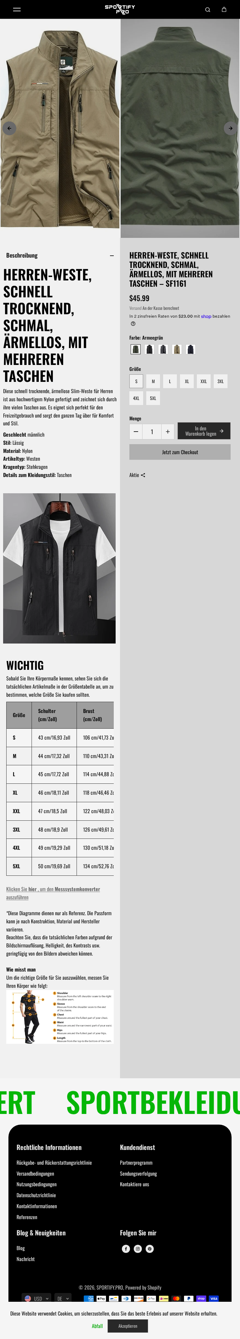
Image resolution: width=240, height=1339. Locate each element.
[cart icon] (224, 9)
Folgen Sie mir (138, 1233)
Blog (21, 1248)
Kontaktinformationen (37, 1206)
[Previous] (9, 128)
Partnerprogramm (136, 1162)
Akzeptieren (127, 1325)
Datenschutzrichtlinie (36, 1195)
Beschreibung (22, 255)
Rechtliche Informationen (49, 1147)
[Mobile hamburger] (17, 9)
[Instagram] (138, 1249)
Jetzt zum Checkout (180, 452)
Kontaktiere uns (134, 1184)
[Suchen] (208, 9)
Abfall (97, 1326)
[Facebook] (126, 1249)
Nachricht (26, 1259)
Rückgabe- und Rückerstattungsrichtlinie (54, 1162)
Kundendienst (137, 1147)
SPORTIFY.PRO (110, 1287)
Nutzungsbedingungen (37, 1184)
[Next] (231, 128)
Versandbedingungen (35, 1173)
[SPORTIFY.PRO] (120, 9)
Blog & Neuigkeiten (41, 1233)
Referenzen (27, 1217)
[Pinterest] (150, 1249)
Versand (135, 308)
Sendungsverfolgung (138, 1173)
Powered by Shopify (143, 1287)
